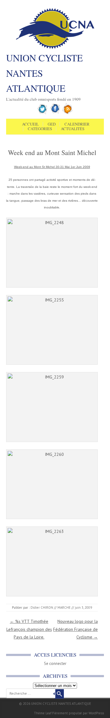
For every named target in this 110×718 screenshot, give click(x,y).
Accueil (30, 124)
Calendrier (77, 124)
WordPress (96, 713)
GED (52, 124)
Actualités (72, 128)
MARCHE (64, 607)
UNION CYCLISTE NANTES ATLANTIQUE (44, 73)
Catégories (40, 128)
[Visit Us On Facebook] (55, 113)
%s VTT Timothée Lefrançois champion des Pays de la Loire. (29, 629)
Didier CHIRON (42, 607)
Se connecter (55, 663)
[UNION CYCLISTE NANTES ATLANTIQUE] (55, 48)
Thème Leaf (42, 713)
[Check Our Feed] (67, 113)
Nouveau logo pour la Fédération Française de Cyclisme (75, 629)
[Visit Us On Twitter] (42, 113)
